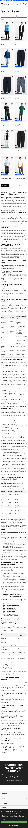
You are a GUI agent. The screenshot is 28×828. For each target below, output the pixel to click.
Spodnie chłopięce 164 (13, 528)
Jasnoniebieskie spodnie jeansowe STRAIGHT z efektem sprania (6, 70)
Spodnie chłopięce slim (8, 612)
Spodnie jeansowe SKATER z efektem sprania (21, 96)
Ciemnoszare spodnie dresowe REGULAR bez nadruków (20, 178)
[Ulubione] (23, 4)
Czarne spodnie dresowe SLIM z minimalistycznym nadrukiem (20, 151)
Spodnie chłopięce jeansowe (10, 603)
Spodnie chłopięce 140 (15, 525)
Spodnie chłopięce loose (9, 611)
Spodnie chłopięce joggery (9, 609)
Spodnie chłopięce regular (9, 614)
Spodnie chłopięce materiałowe (11, 605)
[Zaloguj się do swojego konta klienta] (20, 4)
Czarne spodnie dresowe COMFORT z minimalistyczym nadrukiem (7, 43)
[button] (26, 4)
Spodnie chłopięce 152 (13, 526)
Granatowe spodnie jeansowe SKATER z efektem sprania (7, 124)
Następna (4, 185)
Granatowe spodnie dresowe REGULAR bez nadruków (7, 96)
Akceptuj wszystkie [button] (14, 822)
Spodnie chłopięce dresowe (10, 606)
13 (25, 185)
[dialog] (14, 818)
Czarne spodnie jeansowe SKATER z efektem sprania (6, 177)
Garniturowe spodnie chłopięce (10, 615)
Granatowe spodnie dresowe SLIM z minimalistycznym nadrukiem (21, 70)
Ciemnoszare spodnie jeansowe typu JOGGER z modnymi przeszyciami (20, 124)
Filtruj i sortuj (21, 16)
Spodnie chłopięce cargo (9, 608)
